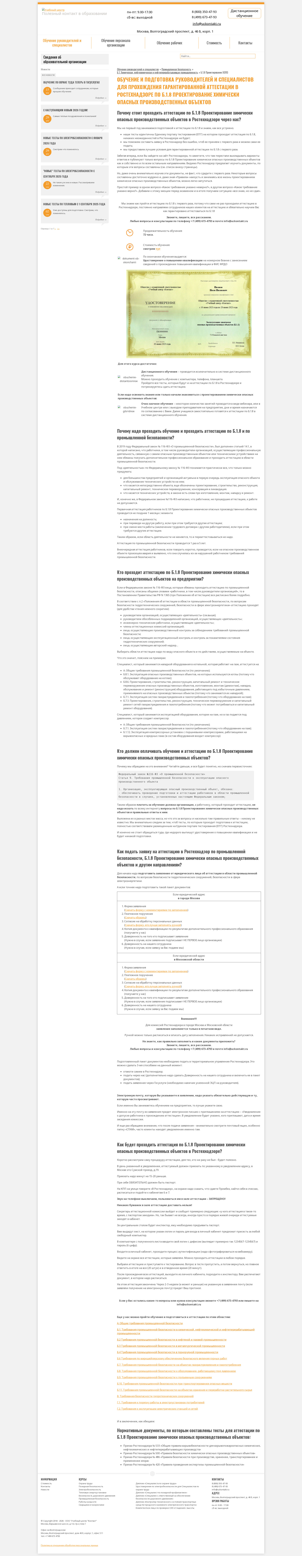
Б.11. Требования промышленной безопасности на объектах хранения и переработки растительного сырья (184, 1390)
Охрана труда (85, 1483)
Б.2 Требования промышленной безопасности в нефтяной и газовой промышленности (171, 1339)
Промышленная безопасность (94, 1498)
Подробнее (99, 97)
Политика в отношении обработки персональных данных (69, 1545)
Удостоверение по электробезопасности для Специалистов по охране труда (167, 1488)
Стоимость (46, 1483)
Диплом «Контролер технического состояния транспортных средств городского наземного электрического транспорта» (166, 1503)
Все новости (48, 75)
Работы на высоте (87, 1501)
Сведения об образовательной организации (64, 59)
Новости (45, 1489)
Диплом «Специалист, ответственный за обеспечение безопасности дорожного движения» (163, 1497)
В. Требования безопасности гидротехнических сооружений (155, 1396)
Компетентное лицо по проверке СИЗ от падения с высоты (165, 1508)
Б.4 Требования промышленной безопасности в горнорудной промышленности (167, 1352)
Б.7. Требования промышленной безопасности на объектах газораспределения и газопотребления (179, 1364)
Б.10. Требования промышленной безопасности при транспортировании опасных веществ (174, 1383)
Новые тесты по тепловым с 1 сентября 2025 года (74, 204)
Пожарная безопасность (91, 1486)
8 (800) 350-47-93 (204, 12)
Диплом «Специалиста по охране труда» (156, 1483)
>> (58, 228)
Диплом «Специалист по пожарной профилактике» (161, 1492)
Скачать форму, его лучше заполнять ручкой (153, 925)
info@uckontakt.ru (207, 24)
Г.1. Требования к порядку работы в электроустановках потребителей (160, 1402)
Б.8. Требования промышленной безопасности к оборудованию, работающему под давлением (176, 1371)
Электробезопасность (90, 1489)
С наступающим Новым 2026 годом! (65, 110)
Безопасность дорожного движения (97, 1495)
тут (158, 248)
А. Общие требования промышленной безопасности (150, 1323)
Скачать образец (135, 917)
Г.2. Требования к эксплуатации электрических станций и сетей (157, 1408)
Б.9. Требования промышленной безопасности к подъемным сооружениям (164, 1377)
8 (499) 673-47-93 (204, 17)
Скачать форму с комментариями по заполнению (156, 910)
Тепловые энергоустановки (92, 1492)
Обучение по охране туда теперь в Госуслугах (71, 82)
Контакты (45, 1486)
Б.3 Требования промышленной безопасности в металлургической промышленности (171, 1346)
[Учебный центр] (78, 10)
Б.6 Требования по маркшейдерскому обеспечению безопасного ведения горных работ (172, 1358)
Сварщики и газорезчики (91, 1504)
